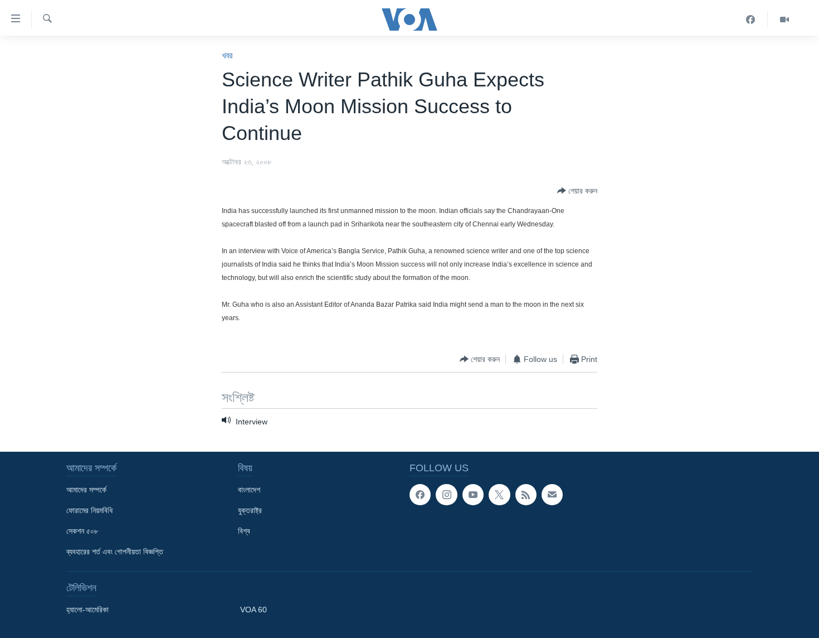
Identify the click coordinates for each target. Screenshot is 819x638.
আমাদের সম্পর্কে (86, 489)
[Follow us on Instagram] (446, 494)
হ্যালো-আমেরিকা (87, 609)
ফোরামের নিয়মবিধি (89, 510)
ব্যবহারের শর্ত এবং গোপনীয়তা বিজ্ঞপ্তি (114, 551)
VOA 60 (253, 609)
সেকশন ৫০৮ (82, 530)
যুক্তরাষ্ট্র (250, 510)
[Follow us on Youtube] (473, 494)
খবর (227, 55)
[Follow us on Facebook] (420, 494)
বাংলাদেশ (249, 489)
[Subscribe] (552, 494)
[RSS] (526, 494)
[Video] (784, 19)
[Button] (577, 190)
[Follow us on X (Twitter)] (499, 494)
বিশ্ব (244, 530)
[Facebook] (751, 19)
